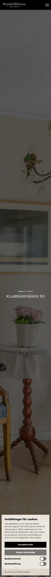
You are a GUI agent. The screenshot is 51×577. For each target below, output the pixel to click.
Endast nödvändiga (25, 552)
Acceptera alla (25, 544)
